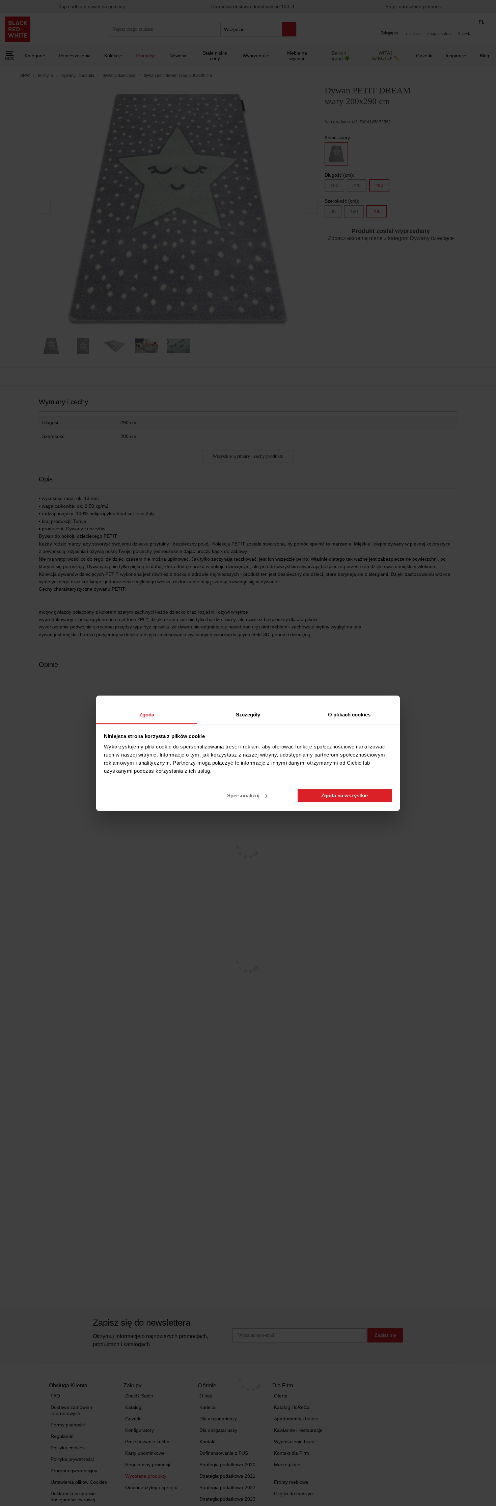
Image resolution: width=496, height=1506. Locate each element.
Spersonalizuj (243, 795)
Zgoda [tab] (147, 714)
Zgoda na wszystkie (344, 795)
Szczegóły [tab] (248, 714)
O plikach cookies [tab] (349, 714)
